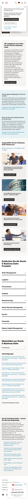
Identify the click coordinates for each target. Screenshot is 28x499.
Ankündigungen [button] (6, 347)
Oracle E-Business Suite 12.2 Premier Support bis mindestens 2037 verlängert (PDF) (14, 363)
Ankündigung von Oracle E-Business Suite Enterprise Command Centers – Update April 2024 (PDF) (14, 397)
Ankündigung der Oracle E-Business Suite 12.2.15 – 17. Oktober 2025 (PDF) (13, 368)
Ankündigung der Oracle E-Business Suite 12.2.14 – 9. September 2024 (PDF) (13, 384)
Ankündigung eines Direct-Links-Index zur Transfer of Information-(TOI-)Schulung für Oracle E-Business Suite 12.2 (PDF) (13, 390)
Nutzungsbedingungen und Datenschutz (10, 482)
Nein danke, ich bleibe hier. (10, 23)
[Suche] (16, 3)
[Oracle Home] (6, 3)
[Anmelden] (22, 3)
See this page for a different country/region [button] (10, 27)
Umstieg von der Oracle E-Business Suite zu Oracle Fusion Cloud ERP (13, 108)
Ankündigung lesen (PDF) (10, 174)
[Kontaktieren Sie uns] (25, 3)
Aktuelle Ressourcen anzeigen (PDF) (12, 249)
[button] (3, 3)
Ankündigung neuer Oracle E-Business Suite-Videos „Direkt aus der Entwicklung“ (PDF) (14, 380)
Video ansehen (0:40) (9, 199)
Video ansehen (6, 32)
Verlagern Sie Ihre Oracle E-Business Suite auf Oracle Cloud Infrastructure (13, 133)
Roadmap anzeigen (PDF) (10, 82)
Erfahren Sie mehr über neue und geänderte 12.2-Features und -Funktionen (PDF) (13, 443)
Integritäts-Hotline (5, 489)
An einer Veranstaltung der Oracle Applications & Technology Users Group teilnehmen (13, 468)
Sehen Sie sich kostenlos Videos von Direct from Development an (12, 454)
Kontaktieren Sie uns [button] (16, 32)
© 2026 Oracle (5, 480)
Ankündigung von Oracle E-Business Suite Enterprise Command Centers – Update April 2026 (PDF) (14, 358)
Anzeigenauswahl (5, 487)
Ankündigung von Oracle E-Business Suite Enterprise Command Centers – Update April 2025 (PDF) (14, 374)
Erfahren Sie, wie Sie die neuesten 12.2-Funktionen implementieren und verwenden (13, 449)
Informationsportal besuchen (10, 224)
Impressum (4, 484)
